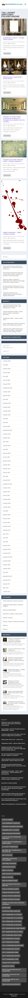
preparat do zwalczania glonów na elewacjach (13, 903)
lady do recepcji (7, 855)
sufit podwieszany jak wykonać (11, 925)
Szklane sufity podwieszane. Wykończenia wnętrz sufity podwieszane (13, 693)
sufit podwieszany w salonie (11, 938)
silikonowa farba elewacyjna (11, 911)
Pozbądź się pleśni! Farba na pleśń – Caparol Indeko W (13, 160)
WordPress (14, 996)
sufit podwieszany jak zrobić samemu (13, 928)
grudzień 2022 (7, 461)
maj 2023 (5, 449)
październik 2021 (7, 484)
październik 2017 (7, 576)
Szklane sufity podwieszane (10, 962)
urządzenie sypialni (8, 966)
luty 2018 (5, 572)
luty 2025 (5, 399)
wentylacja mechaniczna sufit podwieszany (11, 970)
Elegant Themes (13, 994)
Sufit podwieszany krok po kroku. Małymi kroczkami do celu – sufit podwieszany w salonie (12, 306)
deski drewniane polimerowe (11, 823)
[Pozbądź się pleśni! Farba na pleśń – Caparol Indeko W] (14, 149)
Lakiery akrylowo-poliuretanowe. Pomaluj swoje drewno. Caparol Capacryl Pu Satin (12, 759)
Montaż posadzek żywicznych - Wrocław (11, 884)
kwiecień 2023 (6, 453)
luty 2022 (5, 476)
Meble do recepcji (7, 877)
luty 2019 (5, 541)
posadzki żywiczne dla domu (10, 892)
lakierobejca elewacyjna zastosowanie (9, 859)
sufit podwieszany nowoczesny (11, 935)
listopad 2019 (6, 530)
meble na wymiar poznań (9, 880)
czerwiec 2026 (6, 361)
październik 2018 (7, 557)
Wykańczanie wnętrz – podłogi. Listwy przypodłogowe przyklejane (14, 671)
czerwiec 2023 (6, 445)
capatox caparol (7, 819)
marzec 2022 (6, 472)
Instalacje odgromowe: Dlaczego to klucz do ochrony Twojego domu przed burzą (13, 734)
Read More (7, 53)
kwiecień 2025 (6, 395)
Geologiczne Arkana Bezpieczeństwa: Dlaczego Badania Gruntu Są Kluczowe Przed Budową (13, 766)
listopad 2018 (6, 553)
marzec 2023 (6, 457)
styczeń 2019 (6, 545)
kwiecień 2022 (6, 468)
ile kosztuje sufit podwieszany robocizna (11, 837)
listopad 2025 (6, 384)
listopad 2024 (6, 407)
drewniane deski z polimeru (10, 830)
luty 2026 (5, 376)
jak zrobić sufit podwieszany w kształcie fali (11, 850)
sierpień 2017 (6, 584)
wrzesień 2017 (6, 580)
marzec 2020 (6, 518)
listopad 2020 (6, 499)
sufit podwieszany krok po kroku (12, 931)
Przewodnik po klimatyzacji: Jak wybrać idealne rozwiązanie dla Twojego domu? (14, 703)
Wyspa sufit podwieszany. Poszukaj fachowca (13, 804)
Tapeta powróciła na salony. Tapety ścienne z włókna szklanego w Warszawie (13, 313)
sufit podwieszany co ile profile (12, 914)
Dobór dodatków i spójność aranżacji (13, 601)
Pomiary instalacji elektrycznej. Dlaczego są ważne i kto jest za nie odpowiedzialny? (13, 794)
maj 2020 (5, 511)
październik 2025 (7, 388)
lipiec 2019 (6, 534)
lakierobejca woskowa (9, 863)
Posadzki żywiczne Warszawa (11, 896)
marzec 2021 (6, 495)
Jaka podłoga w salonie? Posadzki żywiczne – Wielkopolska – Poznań (13, 729)
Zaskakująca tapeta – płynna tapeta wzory (13, 38)
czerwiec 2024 (6, 415)
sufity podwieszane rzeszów (11, 956)
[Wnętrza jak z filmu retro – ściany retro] (14, 66)
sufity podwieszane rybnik (10, 952)
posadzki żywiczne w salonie (11, 899)
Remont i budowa (8, 617)
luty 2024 (5, 422)
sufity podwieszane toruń (10, 959)
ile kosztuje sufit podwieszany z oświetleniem (12, 842)
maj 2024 (5, 418)
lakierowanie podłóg (8, 867)
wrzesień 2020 (6, 503)
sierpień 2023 (6, 438)
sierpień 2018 (6, 564)
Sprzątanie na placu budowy (9, 783)
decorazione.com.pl (8, 42)
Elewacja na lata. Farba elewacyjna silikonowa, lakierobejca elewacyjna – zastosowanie (11, 723)
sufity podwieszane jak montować (12, 945)
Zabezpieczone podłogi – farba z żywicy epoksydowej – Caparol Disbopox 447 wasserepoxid (12, 772)
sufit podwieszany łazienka (10, 942)
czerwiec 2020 (6, 507)
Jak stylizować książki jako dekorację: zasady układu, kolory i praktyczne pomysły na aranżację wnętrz (13, 274)
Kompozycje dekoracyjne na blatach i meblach (13, 605)
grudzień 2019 (7, 526)
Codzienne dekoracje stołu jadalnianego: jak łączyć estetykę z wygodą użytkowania (12, 294)
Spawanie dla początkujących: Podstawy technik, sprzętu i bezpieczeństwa (12, 778)
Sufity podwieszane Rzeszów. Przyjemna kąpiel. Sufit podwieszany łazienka (14, 324)
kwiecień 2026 (6, 368)
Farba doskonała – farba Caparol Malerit (12, 233)
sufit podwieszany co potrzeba (11, 921)
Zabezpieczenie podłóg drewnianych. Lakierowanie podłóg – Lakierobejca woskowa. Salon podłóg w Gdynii (13, 330)
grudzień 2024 (7, 403)
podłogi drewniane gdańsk (10, 889)
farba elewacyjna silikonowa (11, 833)
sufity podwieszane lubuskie (10, 949)
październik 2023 (7, 430)
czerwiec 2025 (6, 391)
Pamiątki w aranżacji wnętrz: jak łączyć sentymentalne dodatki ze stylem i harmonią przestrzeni (13, 660)
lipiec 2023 (6, 441)
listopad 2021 (6, 480)
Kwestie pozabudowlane (9, 610)
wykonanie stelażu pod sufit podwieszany (11, 975)
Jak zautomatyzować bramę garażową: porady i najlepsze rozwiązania (12, 754)
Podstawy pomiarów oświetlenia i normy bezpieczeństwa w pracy (14, 682)
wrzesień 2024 (6, 411)
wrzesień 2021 (6, 488)
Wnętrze (5, 625)
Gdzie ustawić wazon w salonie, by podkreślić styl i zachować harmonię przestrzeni (13, 267)
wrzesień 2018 (6, 561)
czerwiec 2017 (6, 591)
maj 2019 (5, 537)
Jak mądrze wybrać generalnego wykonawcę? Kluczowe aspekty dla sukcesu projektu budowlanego (13, 788)
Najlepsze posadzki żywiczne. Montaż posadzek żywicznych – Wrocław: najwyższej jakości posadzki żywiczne (13, 748)
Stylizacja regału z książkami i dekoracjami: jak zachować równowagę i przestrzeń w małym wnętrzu (14, 281)
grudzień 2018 (7, 549)
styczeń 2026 (6, 380)
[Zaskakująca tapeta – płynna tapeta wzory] (14, 27)
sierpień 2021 (6, 491)
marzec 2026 (6, 372)
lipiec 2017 (6, 587)
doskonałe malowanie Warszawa (12, 826)
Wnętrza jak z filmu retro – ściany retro (13, 78)
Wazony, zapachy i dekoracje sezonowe (13, 621)
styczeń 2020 (6, 522)
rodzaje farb (6, 907)
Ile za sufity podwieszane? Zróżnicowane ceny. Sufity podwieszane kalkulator (14, 799)
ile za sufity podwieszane (10, 846)
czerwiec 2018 (6, 568)
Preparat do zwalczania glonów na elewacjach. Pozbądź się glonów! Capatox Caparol (14, 119)
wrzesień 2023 (6, 434)
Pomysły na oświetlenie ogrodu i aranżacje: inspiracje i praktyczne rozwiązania (16, 640)
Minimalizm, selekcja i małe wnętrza (13, 614)
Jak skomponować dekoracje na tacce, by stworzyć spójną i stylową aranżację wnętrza (13, 287)
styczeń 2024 (6, 426)
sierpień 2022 (6, 465)
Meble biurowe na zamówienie (11, 873)
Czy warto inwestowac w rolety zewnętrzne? (16, 649)
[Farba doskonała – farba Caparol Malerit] (14, 205)
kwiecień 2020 (6, 514)
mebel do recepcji (7, 870)
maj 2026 (5, 365)
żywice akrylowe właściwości (11, 984)
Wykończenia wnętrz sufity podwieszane (10, 980)
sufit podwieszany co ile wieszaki (12, 918)
